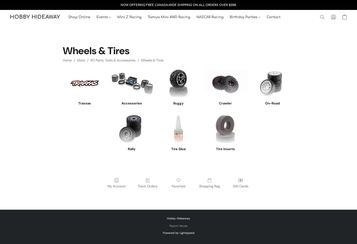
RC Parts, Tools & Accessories (113, 60)
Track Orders (147, 186)
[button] (35, 17)
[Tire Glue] (178, 129)
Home (67, 60)
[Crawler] (225, 83)
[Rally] (132, 129)
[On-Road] (272, 83)
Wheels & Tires (152, 60)
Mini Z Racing (129, 17)
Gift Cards (240, 186)
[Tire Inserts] (225, 129)
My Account (116, 186)
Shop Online (79, 17)
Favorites (179, 186)
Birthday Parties (244, 17)
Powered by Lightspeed (178, 233)
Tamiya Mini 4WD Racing (169, 17)
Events (102, 17)
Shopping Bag (209, 186)
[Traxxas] (84, 83)
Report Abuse (178, 226)
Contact (273, 17)
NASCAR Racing (210, 17)
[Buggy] (178, 83)
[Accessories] (132, 83)
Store (81, 60)
